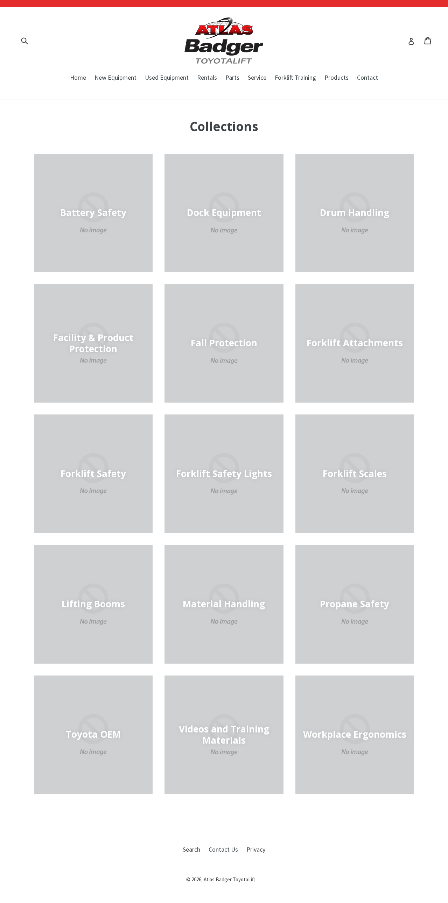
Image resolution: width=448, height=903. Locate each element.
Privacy (255, 849)
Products (336, 77)
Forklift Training (295, 77)
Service (257, 77)
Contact (367, 77)
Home (78, 77)
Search (191, 849)
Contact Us (223, 849)
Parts (232, 77)
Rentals (207, 77)
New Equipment (115, 77)
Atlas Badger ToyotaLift (229, 879)
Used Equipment (167, 77)
